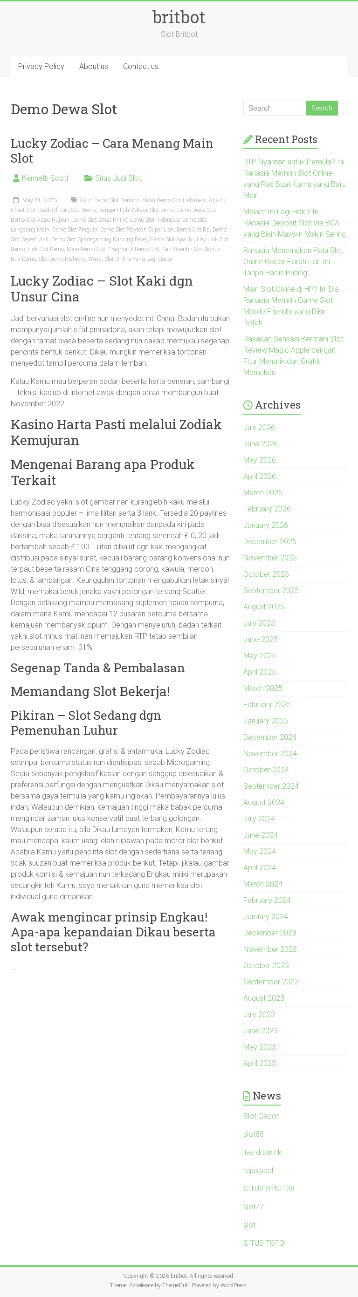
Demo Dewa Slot (196, 210)
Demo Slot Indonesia (154, 220)
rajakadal (258, 1170)
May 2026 (259, 460)
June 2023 (260, 1030)
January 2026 (265, 525)
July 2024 (259, 818)
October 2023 (266, 965)
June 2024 (260, 835)
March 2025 (262, 688)
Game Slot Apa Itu (172, 239)
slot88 (253, 1134)
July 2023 (259, 1014)
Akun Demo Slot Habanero (174, 200)
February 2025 (267, 704)
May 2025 (259, 655)
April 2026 (259, 476)
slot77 (253, 1206)
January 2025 (265, 721)
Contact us (140, 66)
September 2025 (271, 590)
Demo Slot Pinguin (74, 229)
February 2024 (267, 900)
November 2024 (270, 753)
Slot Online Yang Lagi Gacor (138, 259)
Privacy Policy (41, 66)
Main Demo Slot (86, 249)
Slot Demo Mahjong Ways (70, 259)
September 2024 (271, 786)
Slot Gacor (261, 1116)
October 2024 (266, 769)
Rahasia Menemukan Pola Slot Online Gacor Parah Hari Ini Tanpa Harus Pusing (293, 261)
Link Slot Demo (46, 249)
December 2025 (269, 541)
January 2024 (265, 916)
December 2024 (269, 737)
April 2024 (259, 867)
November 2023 (270, 949)
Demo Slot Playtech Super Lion (137, 229)
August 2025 (263, 606)
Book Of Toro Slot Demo (67, 210)
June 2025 (260, 639)
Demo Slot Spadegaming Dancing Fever (99, 239)
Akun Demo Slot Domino (109, 200)
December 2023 (269, 932)
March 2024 (262, 884)
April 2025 (259, 672)
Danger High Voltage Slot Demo (136, 210)
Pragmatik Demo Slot (133, 249)
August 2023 (263, 998)
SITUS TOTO (263, 1243)
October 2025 (266, 574)
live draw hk (262, 1152)
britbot (179, 17)
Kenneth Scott (45, 178)
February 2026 (267, 509)
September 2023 (271, 981)
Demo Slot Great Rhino (99, 220)
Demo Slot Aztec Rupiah (40, 220)
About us (93, 66)
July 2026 (259, 427)
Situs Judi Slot (118, 178)
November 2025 (270, 557)
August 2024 (263, 802)
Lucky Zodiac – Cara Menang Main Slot (112, 150)
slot (249, 1225)
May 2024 (259, 851)
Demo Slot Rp (193, 229)
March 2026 (262, 492)
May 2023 (259, 1047)
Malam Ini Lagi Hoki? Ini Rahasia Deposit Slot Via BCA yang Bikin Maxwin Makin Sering (294, 223)
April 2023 (259, 1063)
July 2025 (259, 623)
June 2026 (260, 443)
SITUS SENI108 (269, 1188)
